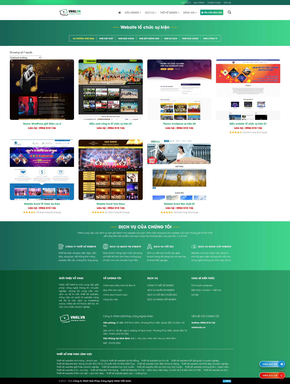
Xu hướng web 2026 (83, 38)
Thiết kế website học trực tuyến (118, 366)
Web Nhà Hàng (190, 38)
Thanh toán (214, 2)
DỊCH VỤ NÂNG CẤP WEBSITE (161, 299)
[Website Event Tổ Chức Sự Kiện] (42, 170)
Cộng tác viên (110, 299)
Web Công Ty (210, 38)
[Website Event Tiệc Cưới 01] (179, 170)
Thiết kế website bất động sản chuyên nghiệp (195, 360)
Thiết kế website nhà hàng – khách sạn (77, 360)
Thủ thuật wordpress (201, 285)
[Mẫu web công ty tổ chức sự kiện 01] (111, 89)
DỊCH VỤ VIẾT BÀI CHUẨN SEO (162, 294)
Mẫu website (132, 12)
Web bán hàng (126, 38)
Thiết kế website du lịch (215, 369)
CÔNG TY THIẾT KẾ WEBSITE (160, 285)
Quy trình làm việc (112, 289)
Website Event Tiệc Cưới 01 (179, 203)
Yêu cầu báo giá (213, 12)
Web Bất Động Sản (149, 38)
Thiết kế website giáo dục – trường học (126, 373)
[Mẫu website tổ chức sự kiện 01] (248, 89)
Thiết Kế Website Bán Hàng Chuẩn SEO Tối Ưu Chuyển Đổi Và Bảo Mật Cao (96, 363)
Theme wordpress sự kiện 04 (179, 123)
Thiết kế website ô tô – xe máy (72, 369)
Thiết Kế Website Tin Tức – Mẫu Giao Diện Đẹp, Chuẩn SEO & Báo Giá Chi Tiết (161, 369)
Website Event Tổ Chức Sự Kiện (42, 203)
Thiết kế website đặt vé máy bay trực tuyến (159, 366)
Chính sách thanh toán (115, 294)
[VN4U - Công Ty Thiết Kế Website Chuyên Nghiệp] (70, 12)
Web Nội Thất (106, 38)
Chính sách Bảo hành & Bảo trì (119, 285)
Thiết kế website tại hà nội (154, 360)
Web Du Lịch (170, 38)
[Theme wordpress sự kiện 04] (179, 89)
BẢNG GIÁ (189, 12)
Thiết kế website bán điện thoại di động (158, 363)
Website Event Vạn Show (111, 203)
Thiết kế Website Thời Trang (104, 369)
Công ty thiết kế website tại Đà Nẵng (119, 360)
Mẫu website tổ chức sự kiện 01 (248, 123)
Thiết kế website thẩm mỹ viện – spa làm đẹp (80, 373)
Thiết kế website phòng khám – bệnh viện (207, 366)
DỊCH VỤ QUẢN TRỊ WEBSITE (161, 289)
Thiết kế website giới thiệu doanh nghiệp (78, 366)
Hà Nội (194, 294)
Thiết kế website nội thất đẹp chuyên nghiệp (205, 363)
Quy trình (199, 2)
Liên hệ (227, 2)
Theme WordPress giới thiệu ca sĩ (42, 123)
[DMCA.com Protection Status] (227, 380)
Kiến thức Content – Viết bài (206, 289)
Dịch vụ (149, 12)
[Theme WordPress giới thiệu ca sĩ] (42, 89)
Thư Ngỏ (186, 2)
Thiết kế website (168, 12)
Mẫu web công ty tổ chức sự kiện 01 (110, 123)
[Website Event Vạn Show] (111, 170)
